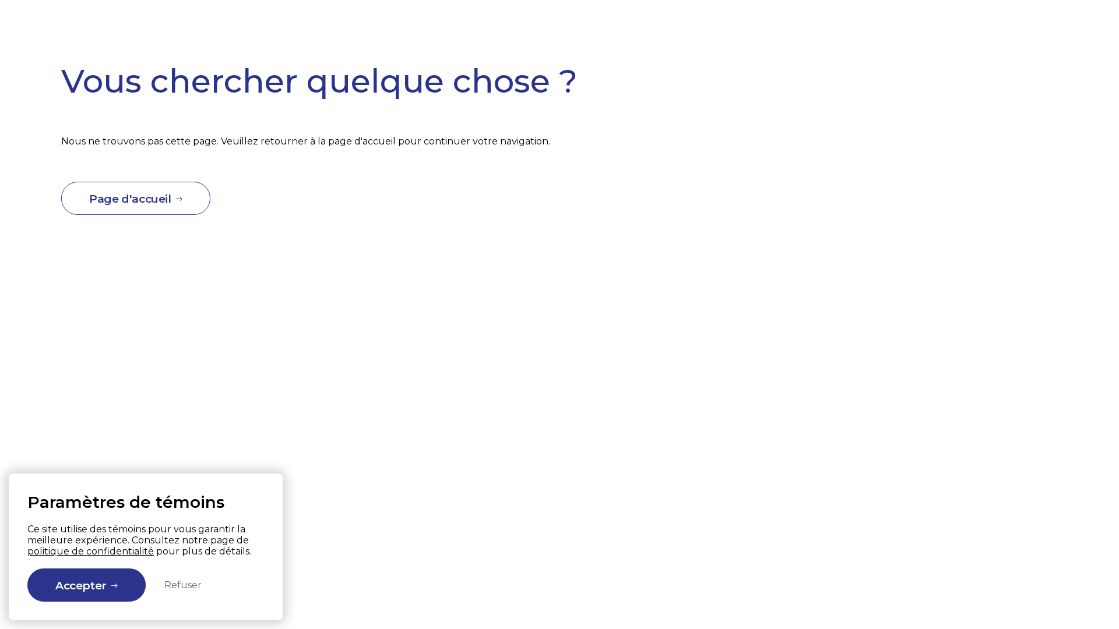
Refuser (183, 585)
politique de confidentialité (90, 551)
